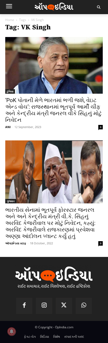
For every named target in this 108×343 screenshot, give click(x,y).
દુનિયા (10, 91)
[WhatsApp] (84, 306)
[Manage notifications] (11, 331)
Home (9, 20)
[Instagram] (44, 306)
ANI (8, 127)
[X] (64, 306)
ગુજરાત (11, 201)
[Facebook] (24, 306)
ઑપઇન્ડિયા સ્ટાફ (15, 243)
